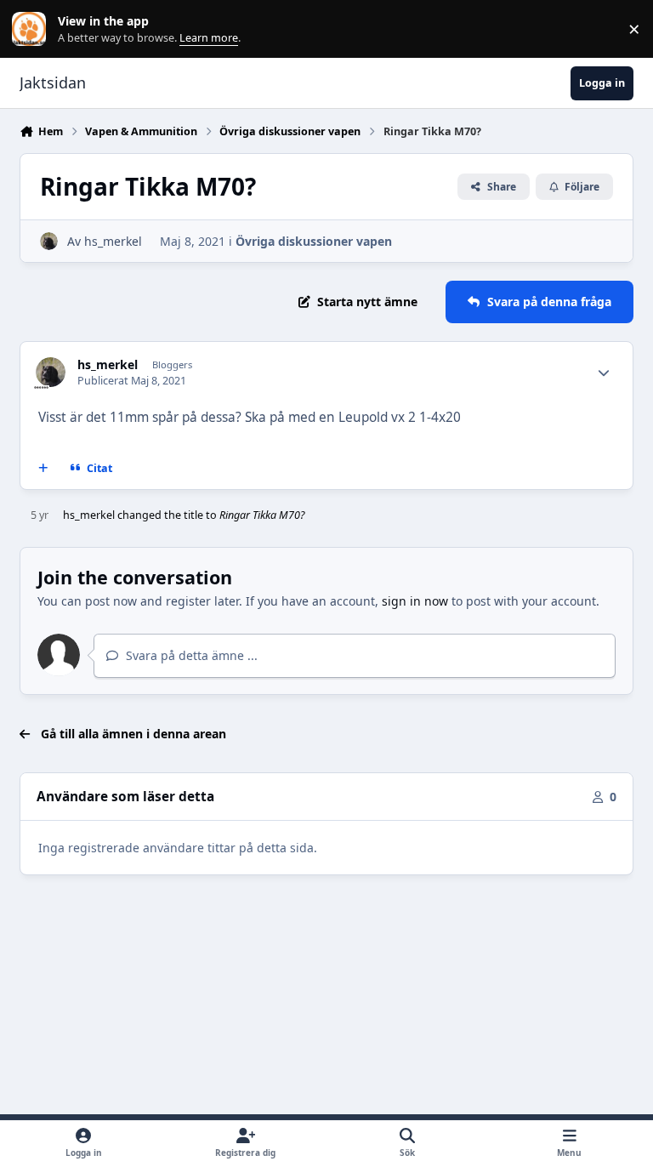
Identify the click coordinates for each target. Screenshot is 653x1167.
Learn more (32, 29)
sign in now (415, 601)
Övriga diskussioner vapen (314, 241)
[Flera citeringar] (43, 468)
